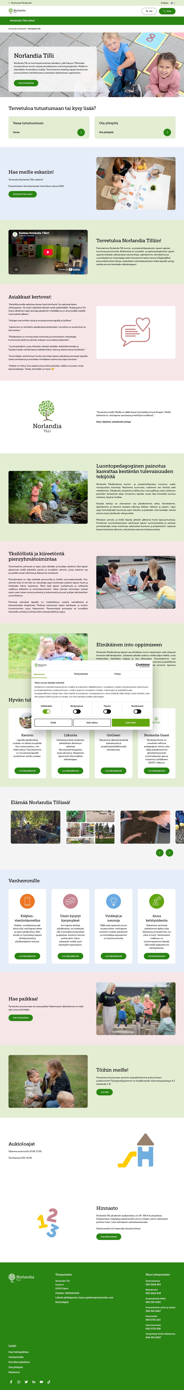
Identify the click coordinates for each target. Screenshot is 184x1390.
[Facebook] (11, 1382)
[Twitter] (26, 1382)
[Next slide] (169, 853)
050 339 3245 (153, 1302)
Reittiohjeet (62, 1302)
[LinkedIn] (34, 1382)
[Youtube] (41, 1382)
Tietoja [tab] (117, 674)
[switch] (77, 711)
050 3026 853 (153, 1284)
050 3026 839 (153, 1293)
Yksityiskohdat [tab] (81, 674)
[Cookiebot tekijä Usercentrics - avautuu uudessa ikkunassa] (138, 665)
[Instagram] (18, 1382)
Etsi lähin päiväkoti (19, 1362)
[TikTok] (49, 1382)
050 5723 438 (153, 1328)
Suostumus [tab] (39, 674)
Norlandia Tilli (34, 29)
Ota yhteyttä (15, 1367)
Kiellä (53, 722)
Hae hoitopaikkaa (18, 1352)
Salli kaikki (131, 722)
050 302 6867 (153, 1311)
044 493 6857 (153, 1337)
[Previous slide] (160, 853)
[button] (173, 3)
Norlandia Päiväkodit (17, 29)
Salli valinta (91, 722)
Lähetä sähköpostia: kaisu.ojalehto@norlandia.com (84, 1297)
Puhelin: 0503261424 (67, 1293)
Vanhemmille (15, 1357)
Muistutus (14, 1372)
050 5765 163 (153, 1319)
